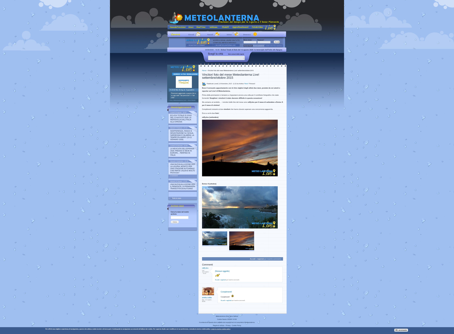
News (191, 27)
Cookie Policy (236, 325)
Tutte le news (176, 198)
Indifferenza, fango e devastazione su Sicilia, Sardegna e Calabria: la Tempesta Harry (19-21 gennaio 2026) (182, 135)
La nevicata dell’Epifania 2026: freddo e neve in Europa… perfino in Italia (182, 152)
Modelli (225, 27)
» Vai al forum (191, 100)
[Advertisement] (227, 5)
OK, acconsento (401, 330)
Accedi (252, 259)
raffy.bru (205, 268)
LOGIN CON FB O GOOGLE (273, 46)
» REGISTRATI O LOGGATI (196, 45)
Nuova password (258, 46)
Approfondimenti (240, 27)
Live (270, 27)
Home (204, 70)
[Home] (227, 18)
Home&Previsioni (177, 27)
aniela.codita (207, 297)
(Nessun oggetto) (222, 271)
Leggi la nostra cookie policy (221, 329)
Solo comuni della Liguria (236, 54)
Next (284, 34)
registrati (260, 259)
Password (260, 40)
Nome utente (248, 40)
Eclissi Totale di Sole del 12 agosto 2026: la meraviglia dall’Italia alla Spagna (221, 50)
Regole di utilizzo (219, 325)
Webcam (213, 27)
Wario (246, 84)
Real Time (201, 27)
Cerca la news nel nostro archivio (180, 213)
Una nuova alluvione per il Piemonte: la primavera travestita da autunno (182, 186)
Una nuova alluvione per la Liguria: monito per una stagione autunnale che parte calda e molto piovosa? (182, 168)
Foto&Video (257, 27)
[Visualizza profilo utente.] (208, 295)
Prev (169, 34)
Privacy (228, 325)
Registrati (248, 46)
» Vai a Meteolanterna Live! (225, 45)
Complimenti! (226, 292)
